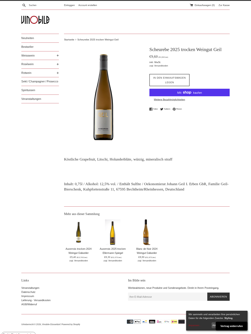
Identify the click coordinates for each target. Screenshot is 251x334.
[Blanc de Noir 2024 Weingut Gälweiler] (147, 232)
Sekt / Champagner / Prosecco (39, 81)
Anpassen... (195, 325)
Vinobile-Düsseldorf (51, 324)
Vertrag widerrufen (231, 326)
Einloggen (69, 5)
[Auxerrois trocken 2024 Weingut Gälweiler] (78, 232)
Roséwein (27, 64)
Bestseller (27, 46)
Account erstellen (87, 5)
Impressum (27, 296)
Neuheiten (27, 38)
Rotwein (26, 72)
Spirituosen (28, 90)
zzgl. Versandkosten (158, 66)
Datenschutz (28, 291)
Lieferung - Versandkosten (36, 300)
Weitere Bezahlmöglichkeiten (169, 99)
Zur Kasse (224, 5)
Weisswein (28, 55)
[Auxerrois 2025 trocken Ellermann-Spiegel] (112, 232)
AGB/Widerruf (29, 304)
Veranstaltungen (31, 98)
